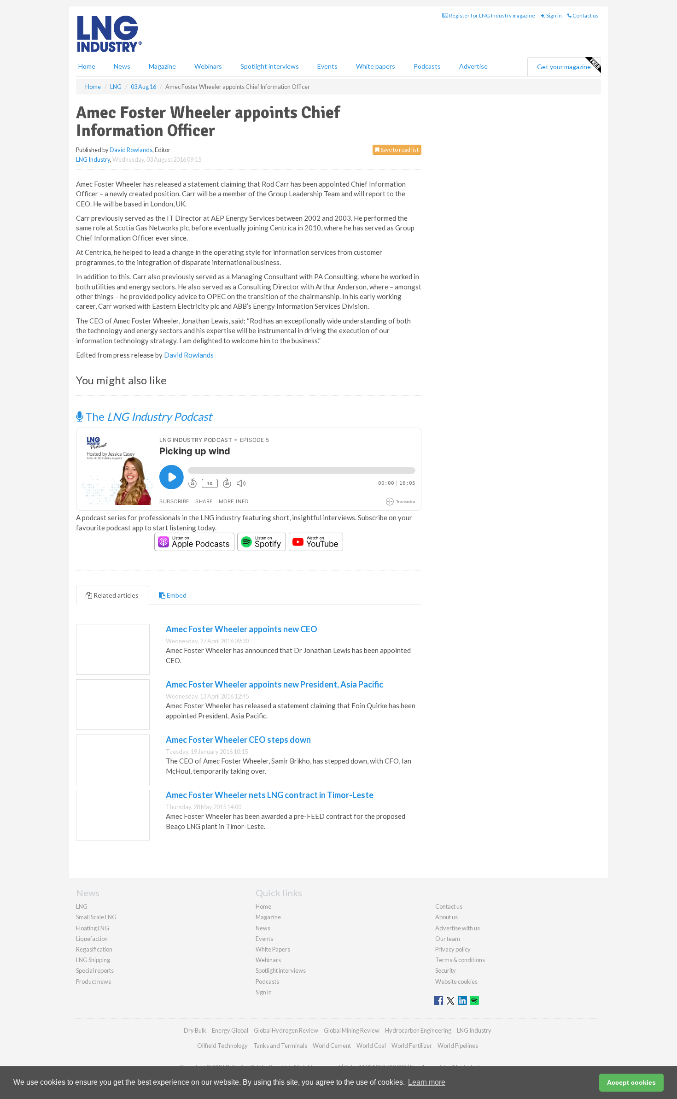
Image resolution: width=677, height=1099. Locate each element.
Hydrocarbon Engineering (418, 1030)
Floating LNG (92, 928)
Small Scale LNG (96, 917)
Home (86, 66)
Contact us (585, 15)
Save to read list (399, 149)
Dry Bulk (195, 1030)
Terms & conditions (460, 960)
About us (446, 917)
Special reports (95, 970)
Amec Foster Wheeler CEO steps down (238, 740)
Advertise (473, 66)
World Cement (332, 1045)
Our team (447, 938)
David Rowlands (131, 149)
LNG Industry (93, 159)
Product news (93, 981)
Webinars (208, 66)
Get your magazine (564, 67)
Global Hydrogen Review (286, 1030)
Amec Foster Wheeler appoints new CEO (241, 629)
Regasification (94, 949)
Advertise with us (457, 928)
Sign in (553, 15)
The (147, 416)
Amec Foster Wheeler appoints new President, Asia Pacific (274, 684)
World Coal (371, 1045)
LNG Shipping (93, 960)
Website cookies (456, 981)
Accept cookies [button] (631, 1082)
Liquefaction (92, 938)
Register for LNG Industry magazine (491, 15)
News (263, 928)
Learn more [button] (426, 1082)
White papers (375, 66)
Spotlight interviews (269, 66)
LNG (82, 906)
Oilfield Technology (222, 1045)
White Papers (273, 949)
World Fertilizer (411, 1045)
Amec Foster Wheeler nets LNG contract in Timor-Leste (270, 795)
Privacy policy (453, 949)
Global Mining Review (351, 1030)
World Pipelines (458, 1045)
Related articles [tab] (115, 595)
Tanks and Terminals (280, 1045)
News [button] (122, 66)
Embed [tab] (176, 595)
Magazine (162, 66)
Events (327, 66)
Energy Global (230, 1030)
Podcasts (427, 66)
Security (445, 970)
